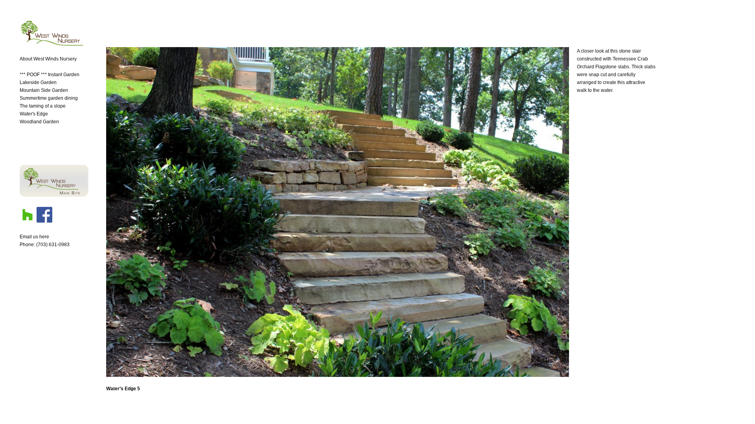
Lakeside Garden (38, 82)
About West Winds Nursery (48, 59)
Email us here (34, 236)
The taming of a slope (43, 106)
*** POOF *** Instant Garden (49, 74)
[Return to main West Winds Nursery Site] (54, 195)
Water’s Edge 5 (123, 388)
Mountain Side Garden (44, 90)
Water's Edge (34, 114)
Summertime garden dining (49, 98)
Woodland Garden (39, 121)
